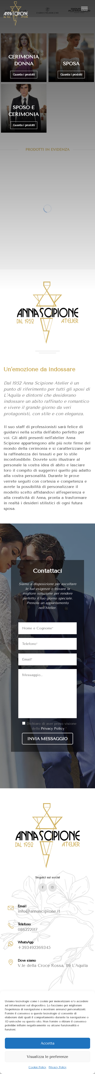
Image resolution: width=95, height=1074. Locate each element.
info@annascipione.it (39, 911)
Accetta (47, 1043)
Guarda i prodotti (24, 74)
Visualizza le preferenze (47, 1057)
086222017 (28, 929)
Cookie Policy (37, 1067)
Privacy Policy (57, 1067)
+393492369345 (34, 947)
